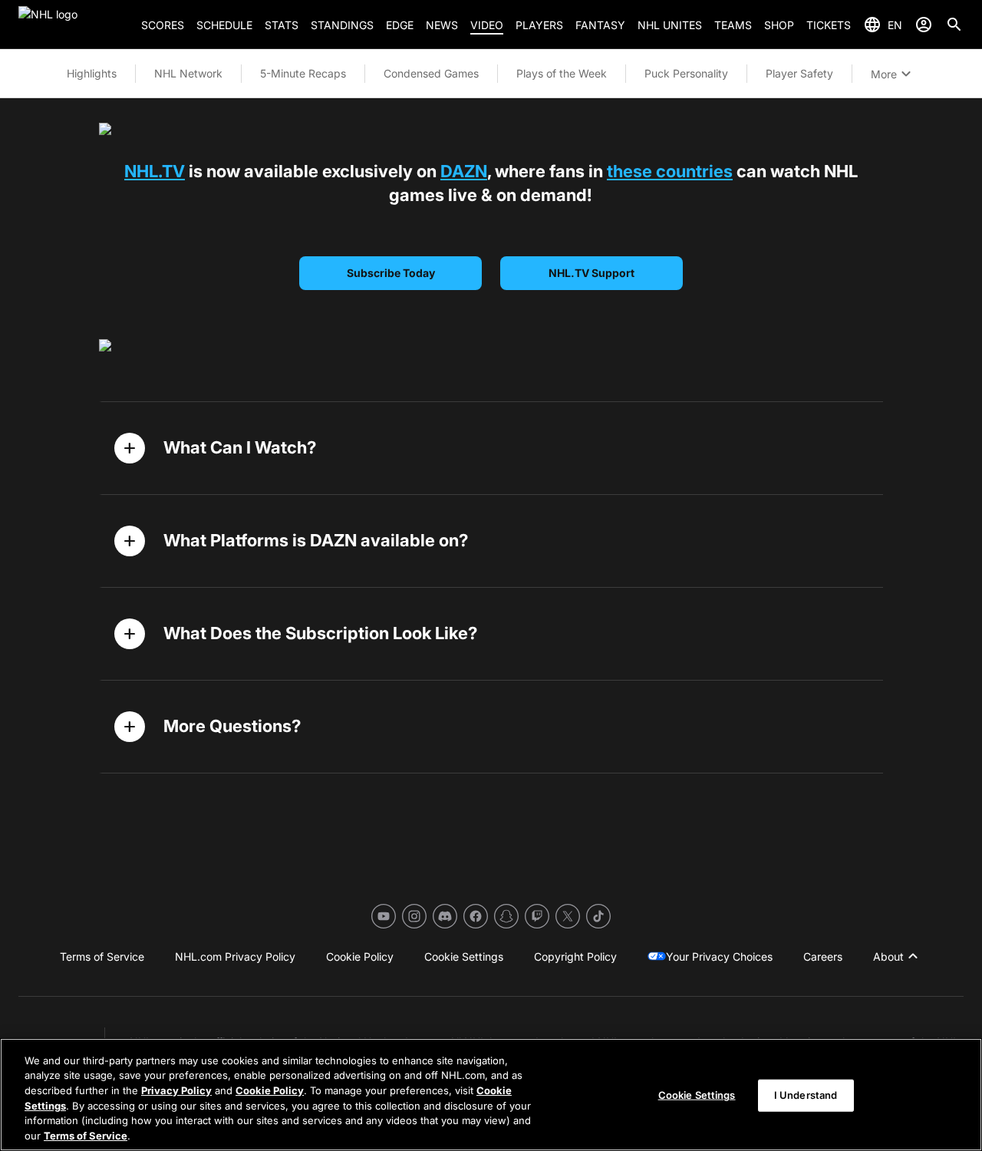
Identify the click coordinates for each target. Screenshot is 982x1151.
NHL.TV (154, 171)
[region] (491, 1094)
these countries (670, 171)
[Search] (954, 24)
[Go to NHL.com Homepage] (73, 24)
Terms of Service (85, 1135)
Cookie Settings (697, 1095)
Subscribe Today (391, 272)
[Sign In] (923, 24)
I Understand (806, 1095)
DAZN (463, 171)
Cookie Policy (270, 1090)
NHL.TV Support (591, 272)
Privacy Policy (176, 1090)
